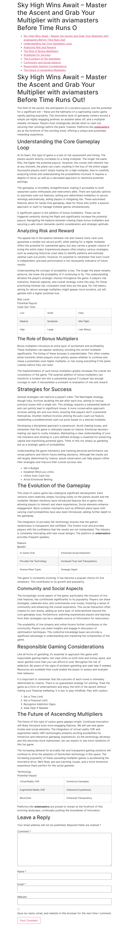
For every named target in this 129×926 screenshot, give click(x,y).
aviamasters (101, 126)
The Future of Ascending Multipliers (45, 70)
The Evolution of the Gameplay (42, 58)
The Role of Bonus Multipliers (41, 51)
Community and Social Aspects (42, 62)
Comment (24, 831)
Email (21, 884)
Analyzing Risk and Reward (40, 47)
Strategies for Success (37, 54)
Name (21, 871)
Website (22, 897)
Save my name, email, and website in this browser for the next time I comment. (64, 913)
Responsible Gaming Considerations (45, 66)
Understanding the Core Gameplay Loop (48, 43)
